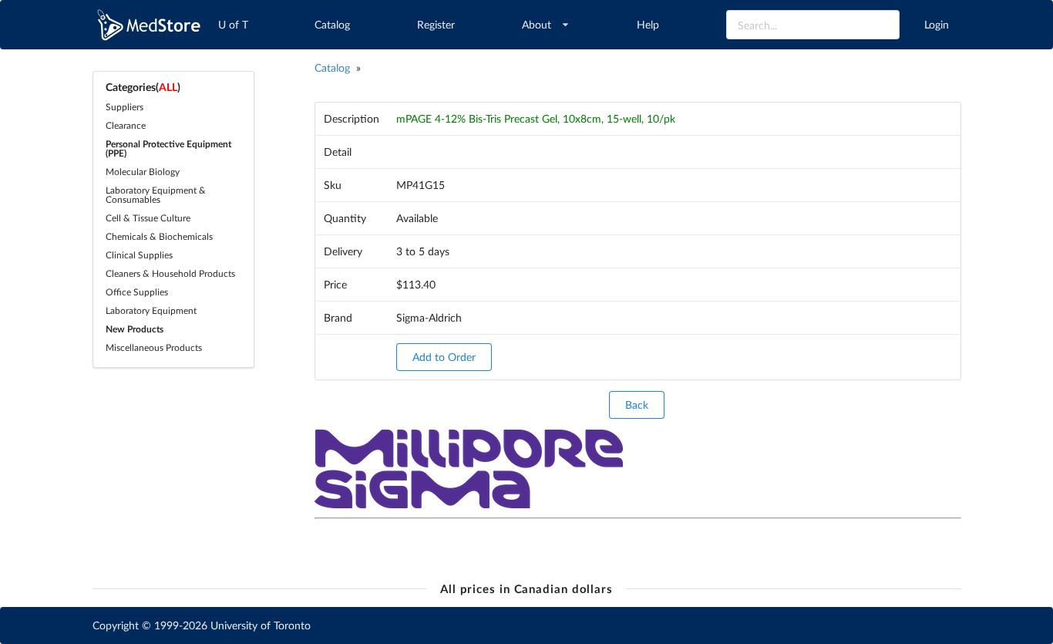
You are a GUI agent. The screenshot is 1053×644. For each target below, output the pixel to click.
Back (636, 404)
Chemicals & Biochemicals (159, 236)
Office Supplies (137, 292)
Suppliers (124, 107)
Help (648, 24)
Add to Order (444, 356)
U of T (233, 24)
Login (936, 24)
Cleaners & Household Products (170, 273)
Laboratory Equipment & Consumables (156, 194)
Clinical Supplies (139, 255)
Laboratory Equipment (151, 310)
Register (436, 24)
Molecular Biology (143, 171)
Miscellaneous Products (154, 347)
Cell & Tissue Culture (148, 218)
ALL (168, 86)
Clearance (126, 125)
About (536, 24)
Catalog (332, 24)
